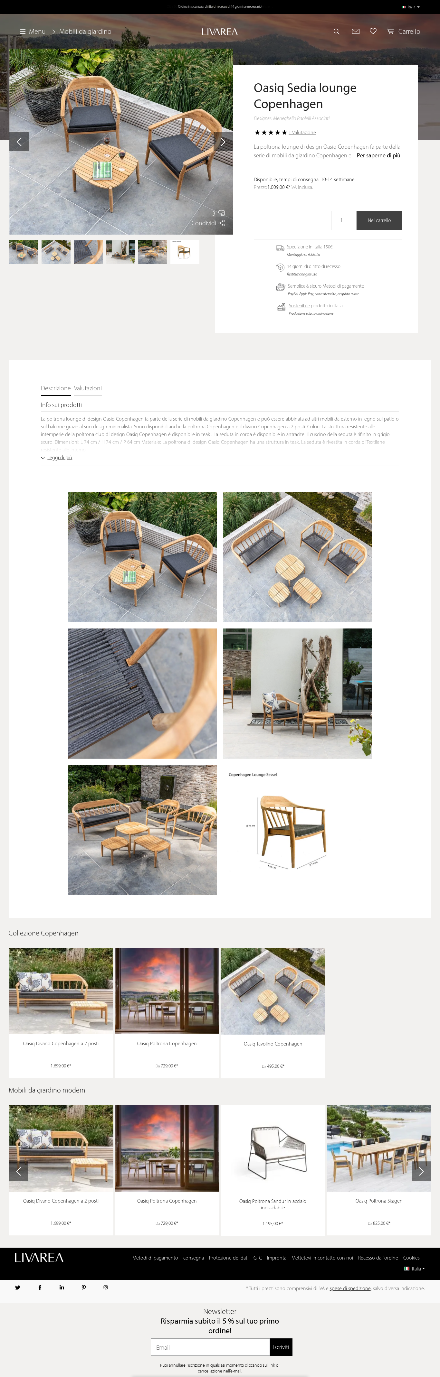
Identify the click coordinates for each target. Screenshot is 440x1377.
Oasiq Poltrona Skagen (379, 1201)
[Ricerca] (339, 31)
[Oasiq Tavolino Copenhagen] (273, 991)
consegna (193, 1258)
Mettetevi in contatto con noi (322, 1258)
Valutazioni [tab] (88, 389)
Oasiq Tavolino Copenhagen (273, 1044)
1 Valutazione (302, 132)
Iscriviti (281, 1347)
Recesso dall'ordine (378, 1258)
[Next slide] (421, 1171)
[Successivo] (223, 141)
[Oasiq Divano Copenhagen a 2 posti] (61, 991)
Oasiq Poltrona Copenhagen (167, 1044)
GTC (257, 1258)
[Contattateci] (356, 31)
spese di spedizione (350, 1288)
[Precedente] (19, 141)
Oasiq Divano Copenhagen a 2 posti (61, 1044)
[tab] (56, 389)
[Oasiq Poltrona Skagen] (379, 1148)
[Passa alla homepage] (220, 32)
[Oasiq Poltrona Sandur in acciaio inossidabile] (273, 1148)
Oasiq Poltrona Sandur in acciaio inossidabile (272, 1205)
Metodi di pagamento (343, 286)
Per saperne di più (378, 156)
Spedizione (297, 247)
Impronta (276, 1258)
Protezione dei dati (228, 1258)
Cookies (411, 1258)
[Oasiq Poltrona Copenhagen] (167, 991)
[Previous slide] (18, 1171)
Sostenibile (299, 306)
